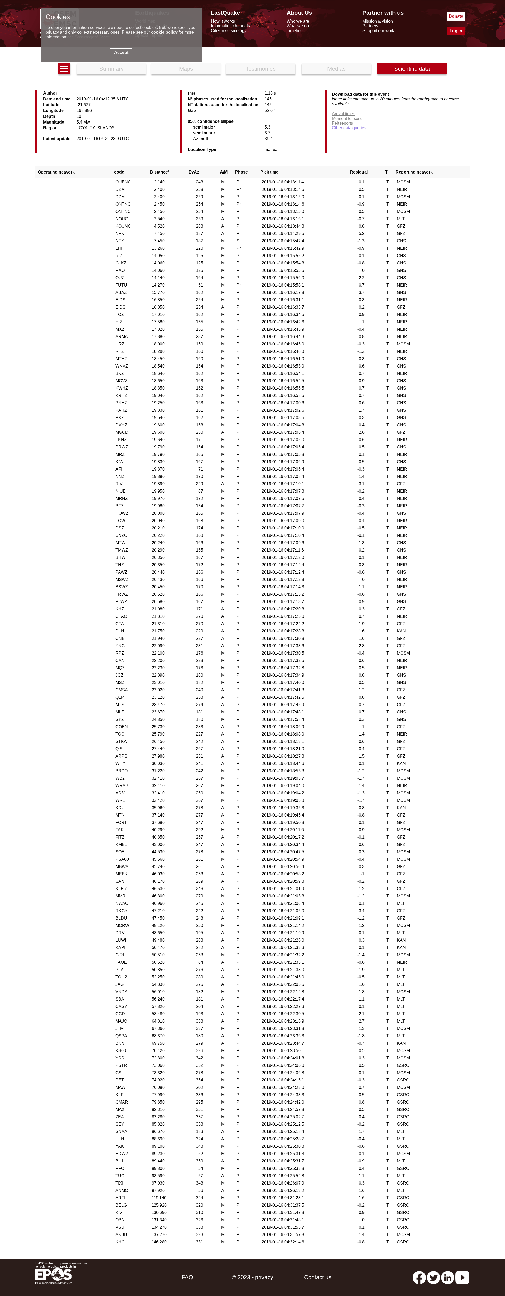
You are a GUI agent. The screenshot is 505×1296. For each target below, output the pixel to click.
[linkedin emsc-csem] (447, 1277)
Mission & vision (377, 21)
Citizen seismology (228, 30)
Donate (456, 16)
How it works (223, 21)
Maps (186, 68)
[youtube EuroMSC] (462, 1277)
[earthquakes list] (64, 68)
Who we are (298, 21)
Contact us (317, 1277)
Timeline (295, 30)
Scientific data (412, 68)
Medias (336, 68)
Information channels (230, 26)
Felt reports (342, 123)
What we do (298, 26)
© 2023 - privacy (252, 1277)
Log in (456, 31)
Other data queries (349, 128)
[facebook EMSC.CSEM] (419, 1277)
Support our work (378, 30)
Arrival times (343, 113)
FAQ (187, 1277)
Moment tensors (347, 118)
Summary (111, 68)
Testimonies (260, 68)
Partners (370, 26)
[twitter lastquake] (433, 1277)
